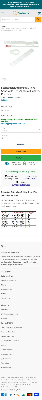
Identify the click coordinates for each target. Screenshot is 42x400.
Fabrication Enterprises (12, 97)
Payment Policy (33, 382)
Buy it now (21, 151)
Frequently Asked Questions (9, 382)
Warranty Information (30, 380)
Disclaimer (23, 382)
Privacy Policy (5, 380)
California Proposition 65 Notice (10, 387)
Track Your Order (14, 385)
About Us (3, 385)
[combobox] (18, 19)
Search (3, 378)
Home (3, 26)
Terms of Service (31, 378)
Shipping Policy (16, 380)
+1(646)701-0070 (6, 289)
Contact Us (25, 385)
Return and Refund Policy (15, 378)
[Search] (38, 19)
